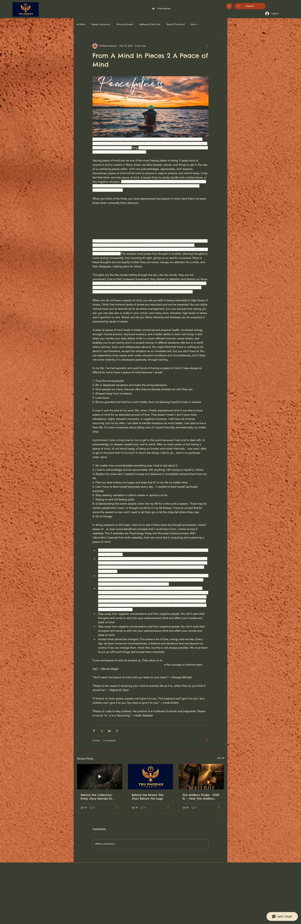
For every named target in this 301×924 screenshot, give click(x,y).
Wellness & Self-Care (149, 24)
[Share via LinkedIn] (109, 730)
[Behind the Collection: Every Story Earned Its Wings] (99, 776)
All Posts (81, 24)
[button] (229, 6)
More (193, 24)
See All (220, 758)
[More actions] (207, 46)
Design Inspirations (100, 24)
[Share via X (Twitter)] (101, 730)
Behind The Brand (176, 24)
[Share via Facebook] (93, 730)
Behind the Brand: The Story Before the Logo (147, 796)
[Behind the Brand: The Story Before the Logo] (150, 776)
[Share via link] (117, 730)
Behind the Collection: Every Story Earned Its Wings (96, 796)
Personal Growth (125, 24)
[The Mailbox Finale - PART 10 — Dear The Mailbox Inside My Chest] (201, 776)
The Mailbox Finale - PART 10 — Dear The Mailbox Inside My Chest (200, 796)
